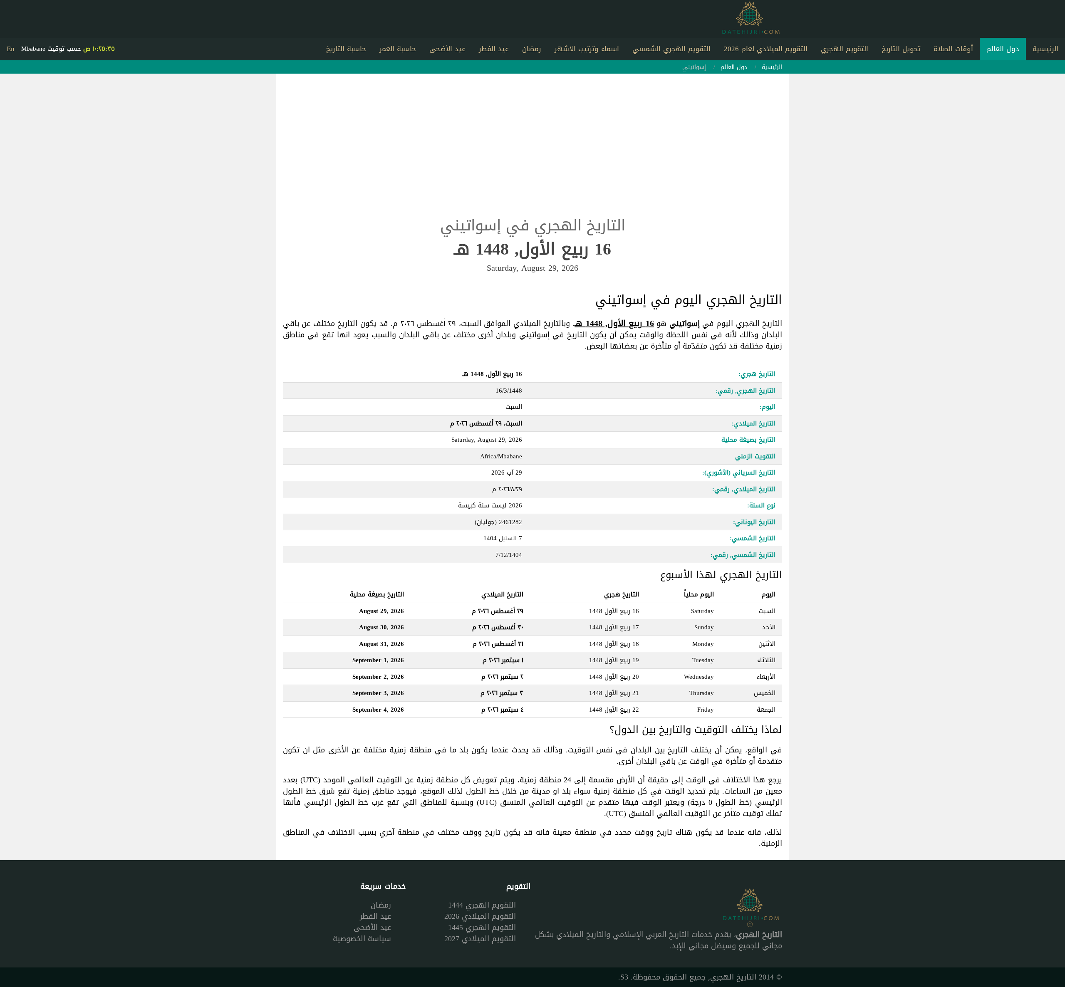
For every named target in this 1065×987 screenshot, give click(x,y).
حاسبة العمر (397, 48)
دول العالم (1002, 48)
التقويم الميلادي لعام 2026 (765, 48)
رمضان (531, 48)
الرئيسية (1045, 48)
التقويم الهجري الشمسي (671, 48)
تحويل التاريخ (901, 48)
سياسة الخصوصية (362, 939)
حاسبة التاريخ (346, 48)
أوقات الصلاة (953, 48)
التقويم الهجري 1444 (482, 905)
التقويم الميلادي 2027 (480, 939)
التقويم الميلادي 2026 (480, 916)
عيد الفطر (494, 48)
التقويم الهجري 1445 (482, 927)
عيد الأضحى (447, 48)
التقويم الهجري (844, 48)
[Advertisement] (532, 152)
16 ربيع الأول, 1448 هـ (614, 323)
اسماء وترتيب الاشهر (587, 48)
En (11, 48)
